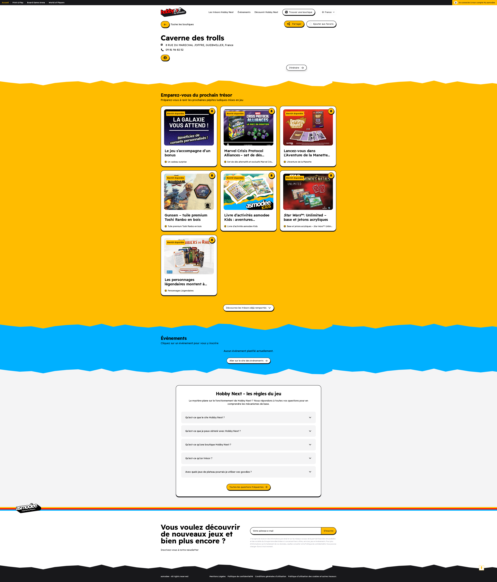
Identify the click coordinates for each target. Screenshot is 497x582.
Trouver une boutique (300, 12)
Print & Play (18, 2)
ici (284, 541)
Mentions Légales (218, 576)
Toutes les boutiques (182, 24)
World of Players (56, 2)
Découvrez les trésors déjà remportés (246, 307)
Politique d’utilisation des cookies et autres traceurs (312, 576)
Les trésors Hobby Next (221, 12)
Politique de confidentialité (315, 544)
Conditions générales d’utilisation (270, 576)
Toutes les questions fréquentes (246, 487)
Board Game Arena (36, 2)
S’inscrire (328, 530)
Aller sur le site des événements (246, 360)
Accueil (5, 2)
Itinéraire (294, 67)
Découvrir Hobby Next (266, 12)
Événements (244, 12)
